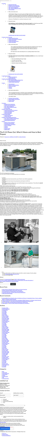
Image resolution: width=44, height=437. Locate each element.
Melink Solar (11, 101)
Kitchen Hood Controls (7, 37)
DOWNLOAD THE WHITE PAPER (16, 74)
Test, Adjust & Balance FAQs (15, 8)
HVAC (15, 279)
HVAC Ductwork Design (7, 293)
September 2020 (5, 309)
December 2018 (5, 329)
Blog (3, 371)
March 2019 (4, 326)
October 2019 (5, 320)
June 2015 (4, 361)
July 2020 (4, 311)
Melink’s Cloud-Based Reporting (9, 79)
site (3, 302)
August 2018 (5, 333)
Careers (10, 87)
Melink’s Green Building (14, 85)
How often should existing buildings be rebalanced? (22, 301)
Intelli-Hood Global (6, 75)
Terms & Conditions (6, 435)
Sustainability (5, 376)
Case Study (4, 372)
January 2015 (5, 363)
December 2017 (5, 340)
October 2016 (5, 353)
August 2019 (5, 322)
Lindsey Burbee (22, 136)
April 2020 (4, 314)
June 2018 (4, 335)
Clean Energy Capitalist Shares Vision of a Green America (14, 289)
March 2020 (4, 315)
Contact (10, 88)
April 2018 (4, 337)
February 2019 (5, 327)
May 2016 (4, 355)
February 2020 (5, 316)
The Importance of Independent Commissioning (12, 291)
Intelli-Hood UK (12, 78)
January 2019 (5, 328)
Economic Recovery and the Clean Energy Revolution (13, 292)
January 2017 (5, 350)
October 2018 (5, 331)
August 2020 (5, 310)
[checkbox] (13, 401)
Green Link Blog (12, 86)
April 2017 (4, 347)
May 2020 (4, 313)
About (3, 83)
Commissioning (5, 373)
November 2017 (5, 341)
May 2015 (4, 362)
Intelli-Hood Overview (13, 38)
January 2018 (5, 339)
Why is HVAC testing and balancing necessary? (19, 303)
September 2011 (5, 364)
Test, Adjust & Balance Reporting (16, 80)
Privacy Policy (12, 100)
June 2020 (4, 312)
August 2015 (4, 359)
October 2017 (5, 342)
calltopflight (4, 303)
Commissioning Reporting (14, 81)
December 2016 (5, 351)
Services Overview (12, 4)
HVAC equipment (21, 279)
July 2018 (4, 334)
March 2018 (4, 338)
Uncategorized (7, 279)
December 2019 (5, 318)
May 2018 (4, 336)
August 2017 (5, 344)
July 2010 (4, 366)
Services (4, 3)
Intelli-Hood (4, 374)
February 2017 (5, 349)
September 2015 (5, 358)
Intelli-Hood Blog (12, 42)
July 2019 (4, 323)
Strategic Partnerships (13, 98)
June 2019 (4, 324)
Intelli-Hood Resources (13, 41)
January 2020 (5, 317)
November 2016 (5, 352)
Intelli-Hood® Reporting (14, 82)
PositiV (3, 375)
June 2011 (4, 365)
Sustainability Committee (14, 99)
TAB (3, 377)
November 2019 (5, 319)
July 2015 (4, 360)
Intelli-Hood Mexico (13, 77)
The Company (12, 84)
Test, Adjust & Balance (13, 7)
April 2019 (4, 325)
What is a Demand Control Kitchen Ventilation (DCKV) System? (15, 300)
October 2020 (5, 308)
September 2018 (5, 332)
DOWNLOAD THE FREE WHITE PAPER (17, 35)
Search (1, 282)
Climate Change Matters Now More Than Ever (12, 290)
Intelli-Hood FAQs (12, 40)
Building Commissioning (14, 5)
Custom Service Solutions (14, 6)
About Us (4, 433)
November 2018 (5, 330)
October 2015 (5, 357)
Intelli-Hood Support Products (15, 39)
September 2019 (5, 321)
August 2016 (5, 354)
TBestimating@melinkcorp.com (12, 274)
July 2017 (4, 345)
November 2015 (5, 356)
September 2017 (5, 343)
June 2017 (4, 346)
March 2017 (4, 348)
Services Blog (11, 9)
